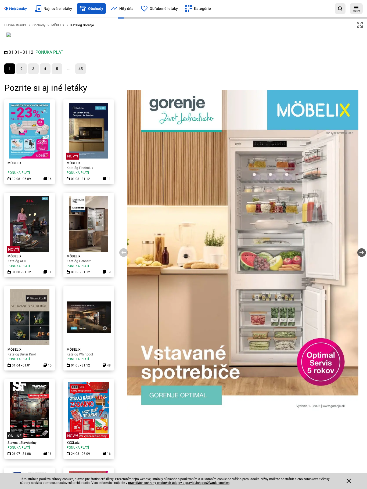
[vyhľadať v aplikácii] (340, 8)
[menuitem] (53, 8)
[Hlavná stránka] (15, 8)
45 (80, 69)
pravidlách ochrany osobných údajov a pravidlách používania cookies (178, 483)
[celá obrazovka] (360, 25)
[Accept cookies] (348, 481)
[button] (123, 253)
